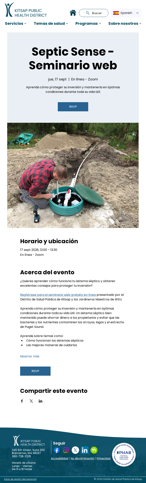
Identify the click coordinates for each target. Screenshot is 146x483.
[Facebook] (56, 450)
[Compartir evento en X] (31, 401)
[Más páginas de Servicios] (25, 23)
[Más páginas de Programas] (100, 23)
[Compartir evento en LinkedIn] (40, 401)
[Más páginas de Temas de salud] (67, 23)
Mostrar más (29, 356)
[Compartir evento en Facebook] (22, 401)
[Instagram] (66, 450)
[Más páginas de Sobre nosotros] (140, 23)
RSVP (73, 106)
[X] (75, 450)
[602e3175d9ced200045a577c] (94, 450)
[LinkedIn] (84, 450)
